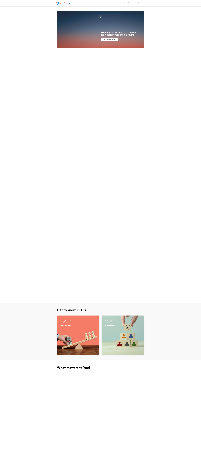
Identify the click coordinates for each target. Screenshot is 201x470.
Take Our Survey (140, 3)
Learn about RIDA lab (125, 3)
